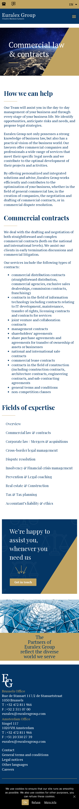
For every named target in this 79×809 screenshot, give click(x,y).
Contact (8, 750)
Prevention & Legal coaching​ (29, 477)
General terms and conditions (25, 754)
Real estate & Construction (27, 485)
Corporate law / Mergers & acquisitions (37, 441)
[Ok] (74, 796)
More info (50, 802)
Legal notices (12, 759)
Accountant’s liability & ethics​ (29, 503)
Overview (13, 424)
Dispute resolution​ (20, 459)
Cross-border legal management (32, 450)
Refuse (36, 802)
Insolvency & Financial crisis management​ (39, 468)
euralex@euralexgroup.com (24, 713)
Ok (25, 802)
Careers (8, 769)
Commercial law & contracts (28, 432)
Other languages (15, 764)
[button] (74, 16)
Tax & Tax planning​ (21, 494)
